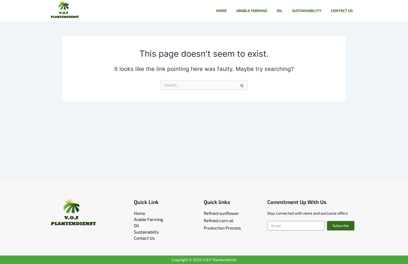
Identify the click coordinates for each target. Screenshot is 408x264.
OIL (280, 10)
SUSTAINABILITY (306, 10)
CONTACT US (342, 10)
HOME (221, 10)
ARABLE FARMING (251, 10)
